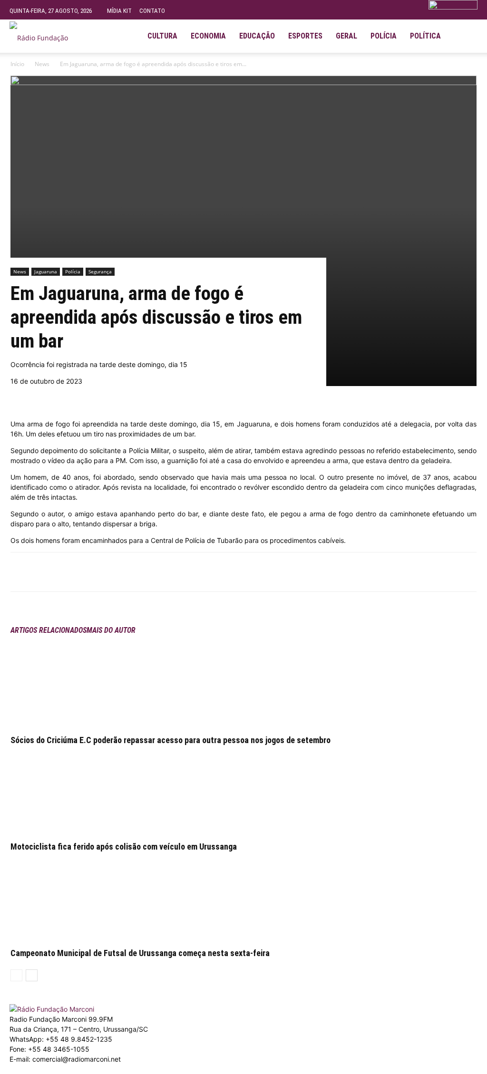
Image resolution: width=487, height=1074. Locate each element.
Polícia (383, 35)
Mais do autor (111, 630)
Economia (208, 35)
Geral (346, 35)
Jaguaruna (45, 271)
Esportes (305, 35)
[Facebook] (96, 571)
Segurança (100, 271)
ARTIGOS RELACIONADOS (48, 630)
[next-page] (32, 975)
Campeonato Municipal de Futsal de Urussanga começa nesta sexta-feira (140, 953)
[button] (466, 32)
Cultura (162, 35)
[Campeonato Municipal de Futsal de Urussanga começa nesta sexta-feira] (243, 897)
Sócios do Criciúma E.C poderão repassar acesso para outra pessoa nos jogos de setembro (170, 740)
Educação (257, 35)
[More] (140, 571)
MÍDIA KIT (119, 10)
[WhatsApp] (117, 571)
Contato (152, 10)
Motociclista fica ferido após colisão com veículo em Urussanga (123, 846)
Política (425, 35)
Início (17, 64)
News (42, 64)
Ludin (220, 1069)
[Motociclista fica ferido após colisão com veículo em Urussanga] (243, 790)
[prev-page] (16, 975)
